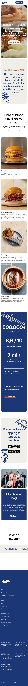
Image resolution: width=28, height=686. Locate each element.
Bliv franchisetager (6, 592)
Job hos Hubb (5, 616)
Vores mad (4, 606)
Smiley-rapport (5, 625)
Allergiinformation (6, 622)
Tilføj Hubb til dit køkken (7, 595)
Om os (3, 608)
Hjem (2, 603)
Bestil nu (3, 619)
